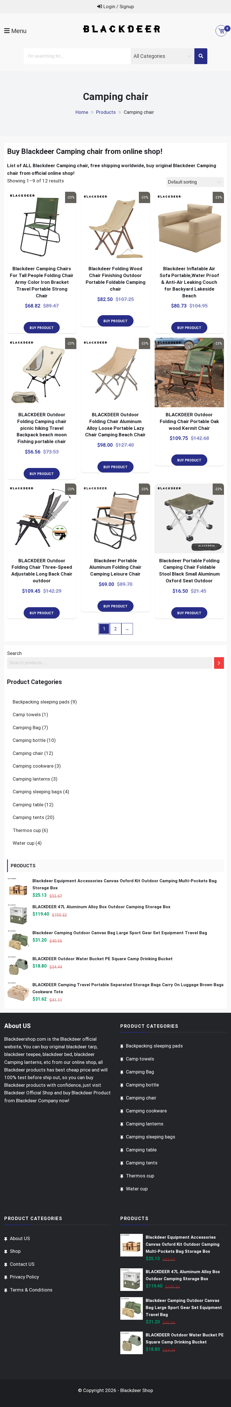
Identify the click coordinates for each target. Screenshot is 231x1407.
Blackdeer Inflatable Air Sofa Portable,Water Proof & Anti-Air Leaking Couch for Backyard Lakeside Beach (189, 282)
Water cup (23, 843)
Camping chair (28, 753)
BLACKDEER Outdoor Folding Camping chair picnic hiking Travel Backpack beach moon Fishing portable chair (42, 428)
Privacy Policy (24, 1277)
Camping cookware (33, 766)
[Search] (219, 663)
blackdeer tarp (81, 1046)
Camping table (28, 804)
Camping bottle (29, 740)
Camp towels (27, 714)
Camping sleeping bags (37, 791)
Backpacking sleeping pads (41, 702)
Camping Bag (27, 727)
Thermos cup (27, 830)
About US (20, 1238)
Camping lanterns (31, 779)
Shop (15, 1251)
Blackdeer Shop (136, 1390)
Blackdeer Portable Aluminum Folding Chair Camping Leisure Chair (115, 567)
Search (14, 653)
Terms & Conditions (31, 1290)
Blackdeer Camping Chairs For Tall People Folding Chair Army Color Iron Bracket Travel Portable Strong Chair (42, 282)
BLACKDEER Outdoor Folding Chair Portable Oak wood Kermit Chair (189, 421)
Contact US (22, 1264)
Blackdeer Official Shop (28, 1092)
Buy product (42, 328)
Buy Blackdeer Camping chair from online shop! (84, 151)
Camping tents (28, 817)
